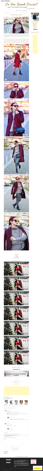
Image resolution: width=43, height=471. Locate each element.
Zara (17, 465)
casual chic (15, 460)
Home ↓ (17, 10)
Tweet (4, 397)
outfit (24, 461)
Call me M (10, 417)
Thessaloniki (20, 464)
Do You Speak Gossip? (21, 460)
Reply (28, 421)
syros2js (7, 410)
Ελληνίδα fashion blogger (22, 465)
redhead (27, 463)
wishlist (16, 465)
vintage (14, 465)
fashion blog (27, 460)
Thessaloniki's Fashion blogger (25, 464)
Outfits (20, 10)
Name (13, 446)
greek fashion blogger (19, 461)
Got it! (37, 468)
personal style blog (22, 463)
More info (38, 467)
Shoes (16, 464)
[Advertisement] (16, 390)
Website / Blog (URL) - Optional (15, 449)
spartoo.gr (18, 464)
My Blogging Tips (24, 10)
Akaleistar (8, 423)
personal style (16, 463)
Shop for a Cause (13, 425)
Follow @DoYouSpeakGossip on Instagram (21, 456)
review (14, 464)
